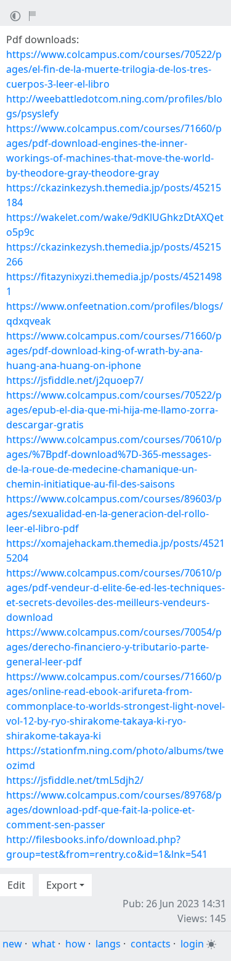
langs (108, 944)
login (192, 944)
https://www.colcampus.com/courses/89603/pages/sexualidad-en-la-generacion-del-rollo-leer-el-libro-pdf (114, 513)
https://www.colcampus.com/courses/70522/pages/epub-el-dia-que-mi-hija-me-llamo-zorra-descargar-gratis (114, 409)
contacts (151, 944)
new (12, 944)
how (75, 944)
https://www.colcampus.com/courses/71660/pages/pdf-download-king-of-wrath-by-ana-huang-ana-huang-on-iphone (114, 350)
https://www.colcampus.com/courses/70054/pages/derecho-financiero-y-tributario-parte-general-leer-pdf (114, 646)
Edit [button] (16, 885)
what (43, 944)
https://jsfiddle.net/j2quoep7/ (75, 380)
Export (61, 885)
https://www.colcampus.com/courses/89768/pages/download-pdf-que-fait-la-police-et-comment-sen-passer (114, 809)
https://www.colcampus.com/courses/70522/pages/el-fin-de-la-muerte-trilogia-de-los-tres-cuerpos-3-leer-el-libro (114, 69)
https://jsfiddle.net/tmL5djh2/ (75, 780)
